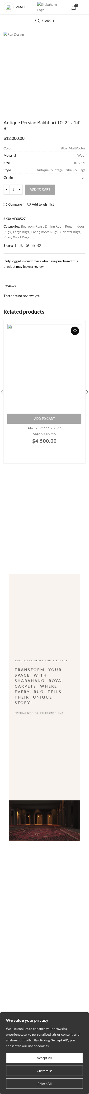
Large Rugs (21, 232)
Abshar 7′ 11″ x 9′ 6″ (44, 428)
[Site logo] (47, 7)
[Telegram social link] (39, 245)
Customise (44, 1071)
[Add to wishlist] (75, 331)
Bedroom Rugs (31, 226)
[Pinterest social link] (27, 245)
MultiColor (77, 148)
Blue (64, 148)
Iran (82, 177)
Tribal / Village (74, 170)
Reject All (44, 1084)
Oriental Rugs (70, 232)
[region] (44, 1053)
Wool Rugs (21, 237)
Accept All (44, 1058)
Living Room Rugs (44, 232)
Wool (81, 155)
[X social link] (21, 245)
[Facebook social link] (15, 245)
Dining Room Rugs (58, 226)
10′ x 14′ (79, 163)
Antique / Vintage (50, 170)
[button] (44, 419)
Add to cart (40, 189)
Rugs (7, 237)
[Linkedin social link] (33, 245)
